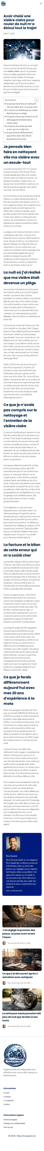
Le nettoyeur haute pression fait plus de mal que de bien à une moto (21, 1017)
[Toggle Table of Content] (35, 100)
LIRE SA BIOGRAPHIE (14, 891)
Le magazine (9, 1100)
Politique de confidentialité (14, 1123)
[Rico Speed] (3, 3)
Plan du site (8, 1127)
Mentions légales (10, 1119)
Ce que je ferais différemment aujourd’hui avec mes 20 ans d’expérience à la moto (20, 135)
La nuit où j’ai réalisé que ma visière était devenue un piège (22, 112)
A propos (7, 1097)
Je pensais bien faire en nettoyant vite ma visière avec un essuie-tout (22, 105)
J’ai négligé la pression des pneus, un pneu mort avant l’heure (18, 933)
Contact (7, 1104)
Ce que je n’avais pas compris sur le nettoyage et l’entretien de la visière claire (22, 119)
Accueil (6, 1093)
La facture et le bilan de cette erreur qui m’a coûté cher (19, 128)
